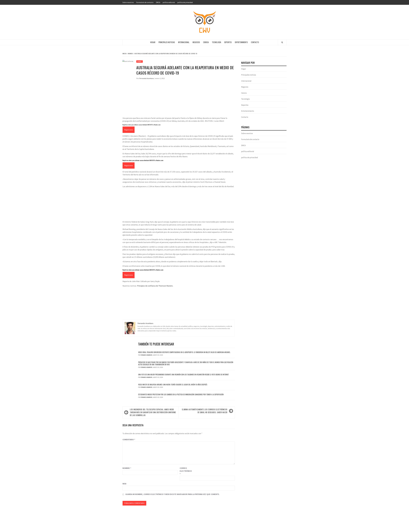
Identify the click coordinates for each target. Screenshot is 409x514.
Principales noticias (166, 42)
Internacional (183, 42)
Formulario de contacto (144, 2)
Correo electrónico (185, 471)
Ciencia (206, 42)
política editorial (169, 2)
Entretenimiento (241, 42)
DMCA (158, 2)
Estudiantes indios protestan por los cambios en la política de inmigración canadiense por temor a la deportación (181, 394)
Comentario (128, 439)
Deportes (228, 42)
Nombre (126, 468)
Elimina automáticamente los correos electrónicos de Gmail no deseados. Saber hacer (204, 411)
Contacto (255, 42)
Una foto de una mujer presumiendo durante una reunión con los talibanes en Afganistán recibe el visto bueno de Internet (183, 374)
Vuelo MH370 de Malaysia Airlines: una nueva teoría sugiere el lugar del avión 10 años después (172, 384)
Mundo (139, 61)
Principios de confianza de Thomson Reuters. (155, 286)
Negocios (196, 42)
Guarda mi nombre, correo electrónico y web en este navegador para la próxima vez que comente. (172, 494)
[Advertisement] (178, 101)
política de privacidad (185, 2)
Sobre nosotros (128, 2)
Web (124, 483)
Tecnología (216, 42)
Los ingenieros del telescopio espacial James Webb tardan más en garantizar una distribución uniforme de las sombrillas (153, 412)
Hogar (152, 42)
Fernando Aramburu (146, 78)
